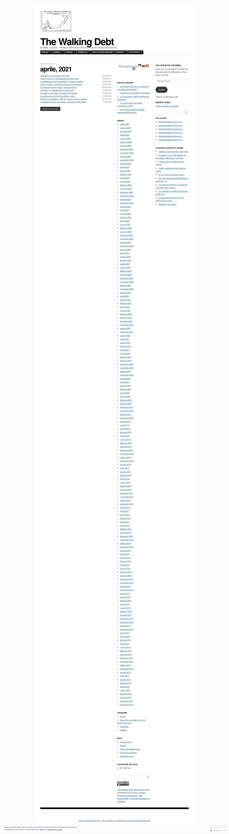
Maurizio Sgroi (143, 789)
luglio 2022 (124, 296)
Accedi (123, 745)
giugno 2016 (125, 557)
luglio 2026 (124, 124)
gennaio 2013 (126, 697)
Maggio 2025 (125, 174)
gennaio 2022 (126, 317)
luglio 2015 (124, 593)
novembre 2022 (127, 281)
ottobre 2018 (125, 457)
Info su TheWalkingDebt (103, 52)
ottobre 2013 (125, 665)
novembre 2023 (127, 238)
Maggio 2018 (125, 475)
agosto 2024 (125, 206)
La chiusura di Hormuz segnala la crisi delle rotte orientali (133, 88)
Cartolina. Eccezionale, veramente (135, 92)
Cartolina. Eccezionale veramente (54, 75)
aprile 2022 (124, 306)
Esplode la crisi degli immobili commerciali (58, 93)
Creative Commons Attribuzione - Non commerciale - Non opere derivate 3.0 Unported (133, 797)
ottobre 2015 (125, 586)
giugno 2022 (125, 299)
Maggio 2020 (125, 389)
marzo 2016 (125, 568)
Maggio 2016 (125, 561)
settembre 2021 (127, 332)
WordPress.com (127, 756)
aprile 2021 (124, 349)
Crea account (126, 741)
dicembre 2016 (126, 536)
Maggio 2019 (125, 432)
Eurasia (69, 52)
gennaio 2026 (126, 145)
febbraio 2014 (126, 650)
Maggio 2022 (125, 303)
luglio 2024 (124, 210)
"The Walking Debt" (125, 789)
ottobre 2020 (125, 371)
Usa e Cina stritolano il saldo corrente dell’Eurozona (131, 111)
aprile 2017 (124, 521)
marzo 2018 (125, 482)
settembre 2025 (127, 160)
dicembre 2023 (126, 235)
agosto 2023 (125, 249)
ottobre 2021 (125, 328)
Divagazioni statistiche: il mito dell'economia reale (170, 199)
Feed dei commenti (128, 752)
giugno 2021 (125, 342)
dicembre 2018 (126, 450)
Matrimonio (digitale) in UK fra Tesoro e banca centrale (63, 99)
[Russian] (143, 66)
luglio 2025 (124, 167)
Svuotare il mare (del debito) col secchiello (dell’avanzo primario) (171, 156)
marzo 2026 (125, 138)
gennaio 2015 (126, 615)
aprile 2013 (124, 686)
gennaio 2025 (126, 188)
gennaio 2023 (126, 274)
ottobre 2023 (125, 242)
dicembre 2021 (126, 321)
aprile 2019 (124, 435)
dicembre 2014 (126, 618)
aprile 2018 (124, 478)
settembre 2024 (127, 203)
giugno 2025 (125, 170)
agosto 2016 (125, 550)
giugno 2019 (125, 428)
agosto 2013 (125, 672)
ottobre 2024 (125, 199)
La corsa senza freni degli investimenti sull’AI (129, 104)
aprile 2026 (124, 134)
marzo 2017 (125, 525)
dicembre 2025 (126, 149)
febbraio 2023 (126, 271)
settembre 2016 (127, 547)
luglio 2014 (124, 633)
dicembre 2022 (126, 278)
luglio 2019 (124, 425)
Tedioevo (119, 52)
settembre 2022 (127, 289)
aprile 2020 (124, 392)
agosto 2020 (125, 378)
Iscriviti (161, 89)
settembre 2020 (127, 375)
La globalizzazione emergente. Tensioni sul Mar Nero (63, 101)
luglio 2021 (124, 339)
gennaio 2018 (126, 489)
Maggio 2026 (125, 131)
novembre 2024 (127, 195)
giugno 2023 (125, 256)
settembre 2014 (127, 629)
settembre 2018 (127, 461)
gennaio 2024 (126, 231)
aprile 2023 (124, 263)
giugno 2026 (125, 127)
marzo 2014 (125, 647)
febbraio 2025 (126, 185)
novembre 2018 (127, 453)
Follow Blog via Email (168, 65)
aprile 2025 (124, 177)
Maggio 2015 (125, 600)
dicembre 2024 (126, 192)
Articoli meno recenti (50, 109)
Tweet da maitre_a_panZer (167, 106)
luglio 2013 (124, 675)
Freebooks (82, 52)
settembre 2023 (127, 246)
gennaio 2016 (126, 575)
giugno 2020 (125, 385)
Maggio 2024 (125, 217)
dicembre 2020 (126, 364)
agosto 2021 (125, 335)
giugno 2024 (125, 213)
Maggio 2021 (125, 346)
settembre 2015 (127, 590)
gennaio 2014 (126, 654)
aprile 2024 (124, 220)
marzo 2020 (125, 396)
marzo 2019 (125, 439)
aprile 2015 (124, 604)
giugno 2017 (125, 514)
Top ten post (134, 52)
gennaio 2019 (126, 446)
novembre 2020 (127, 367)
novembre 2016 (127, 539)
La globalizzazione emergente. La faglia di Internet (61, 81)
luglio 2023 (124, 253)
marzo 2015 (125, 607)
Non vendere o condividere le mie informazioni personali (126, 820)
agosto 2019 (125, 421)
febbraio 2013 (126, 693)
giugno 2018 (125, 471)
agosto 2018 (125, 464)
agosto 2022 (125, 292)
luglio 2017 (124, 511)
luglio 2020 (124, 382)
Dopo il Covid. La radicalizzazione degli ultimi (59, 78)
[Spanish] (147, 66)
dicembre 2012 (126, 701)
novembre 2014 (127, 622)
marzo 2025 (125, 181)
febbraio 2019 (126, 443)
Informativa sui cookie (55, 829)
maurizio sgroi (163, 102)
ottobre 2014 (125, 625)
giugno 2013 (125, 679)
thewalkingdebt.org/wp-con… (171, 121)
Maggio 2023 (125, 260)
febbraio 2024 (126, 228)
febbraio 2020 (126, 400)
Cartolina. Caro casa (167, 204)
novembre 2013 (127, 661)
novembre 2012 (127, 704)
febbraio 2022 (126, 314)
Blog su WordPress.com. (90, 820)
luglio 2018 (124, 468)
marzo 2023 (125, 267)
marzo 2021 (125, 353)
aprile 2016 (124, 564)
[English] (133, 69)
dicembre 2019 (126, 407)
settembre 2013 (127, 668)
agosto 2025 (125, 163)
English (45, 52)
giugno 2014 (125, 636)
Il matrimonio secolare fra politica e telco (57, 96)
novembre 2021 (127, 324)
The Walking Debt (77, 41)
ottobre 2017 (125, 500)
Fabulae (123, 730)
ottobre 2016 (125, 543)
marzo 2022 (125, 310)
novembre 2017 (127, 496)
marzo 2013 (125, 690)
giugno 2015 (125, 597)
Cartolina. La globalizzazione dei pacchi (57, 90)
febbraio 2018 (126, 486)
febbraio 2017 (126, 529)
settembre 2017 (127, 504)
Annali (122, 716)
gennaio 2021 (126, 360)
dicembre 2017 (126, 493)
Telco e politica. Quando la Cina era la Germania (61, 84)
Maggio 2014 (125, 640)
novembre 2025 (127, 152)
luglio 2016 (124, 554)
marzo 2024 (125, 224)
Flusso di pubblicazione (130, 749)
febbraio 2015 (126, 611)
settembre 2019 (127, 418)
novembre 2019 (127, 410)
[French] (128, 66)
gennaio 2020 (126, 403)
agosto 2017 (125, 507)
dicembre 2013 (126, 658)
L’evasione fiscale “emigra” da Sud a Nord (58, 87)
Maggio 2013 (125, 683)
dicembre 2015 (126, 579)
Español (57, 52)
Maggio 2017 (125, 518)
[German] (139, 66)
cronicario (124, 726)
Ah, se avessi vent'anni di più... (171, 174)
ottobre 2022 (125, 285)
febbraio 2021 (126, 357)
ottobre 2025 (125, 156)
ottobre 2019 (125, 414)
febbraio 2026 (126, 142)
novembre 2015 (127, 582)
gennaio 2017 (126, 532)
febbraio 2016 (126, 572)
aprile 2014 (124, 643)
